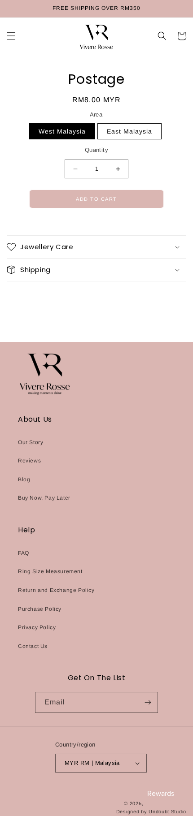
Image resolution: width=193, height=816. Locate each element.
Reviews (29, 461)
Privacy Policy (37, 627)
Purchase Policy (39, 609)
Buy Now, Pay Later (44, 498)
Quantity (96, 150)
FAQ (23, 553)
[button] (11, 36)
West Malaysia (62, 131)
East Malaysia (129, 131)
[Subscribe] (148, 702)
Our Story (30, 442)
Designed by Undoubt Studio (151, 811)
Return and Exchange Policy (56, 590)
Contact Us (33, 646)
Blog (24, 479)
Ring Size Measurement (50, 571)
